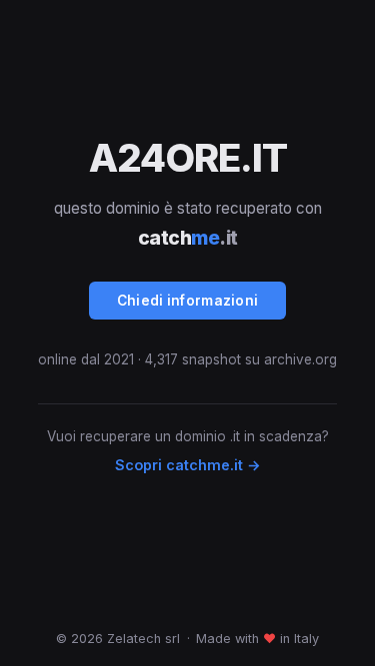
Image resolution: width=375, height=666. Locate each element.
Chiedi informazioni (188, 301)
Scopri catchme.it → (188, 464)
